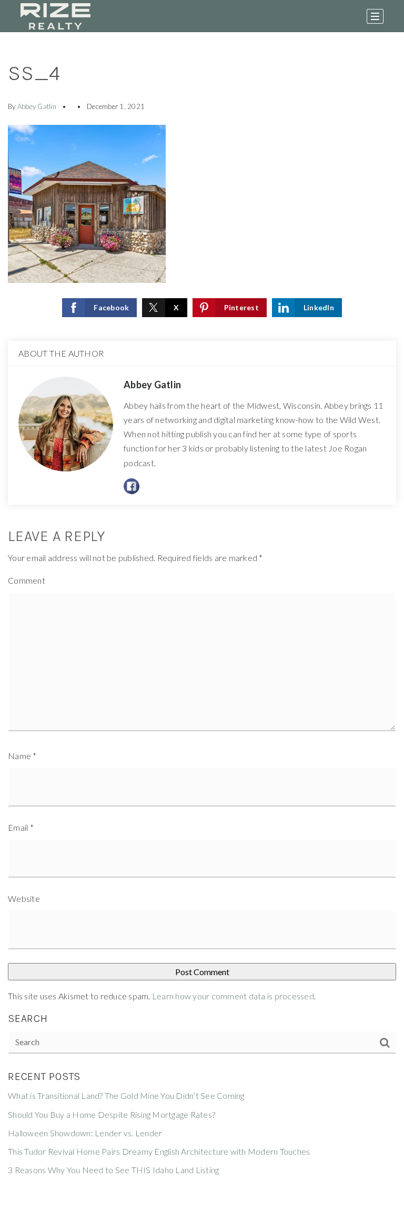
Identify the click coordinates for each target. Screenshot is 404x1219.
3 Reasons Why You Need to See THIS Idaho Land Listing (113, 1170)
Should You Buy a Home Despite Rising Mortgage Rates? (111, 1114)
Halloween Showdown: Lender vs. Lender (85, 1133)
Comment (26, 580)
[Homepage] (55, 16)
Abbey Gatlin (36, 106)
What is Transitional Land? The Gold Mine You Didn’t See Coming (126, 1095)
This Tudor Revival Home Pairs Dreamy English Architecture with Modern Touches (159, 1151)
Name (22, 756)
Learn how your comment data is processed (233, 996)
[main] (202, 625)
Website (24, 898)
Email (21, 827)
